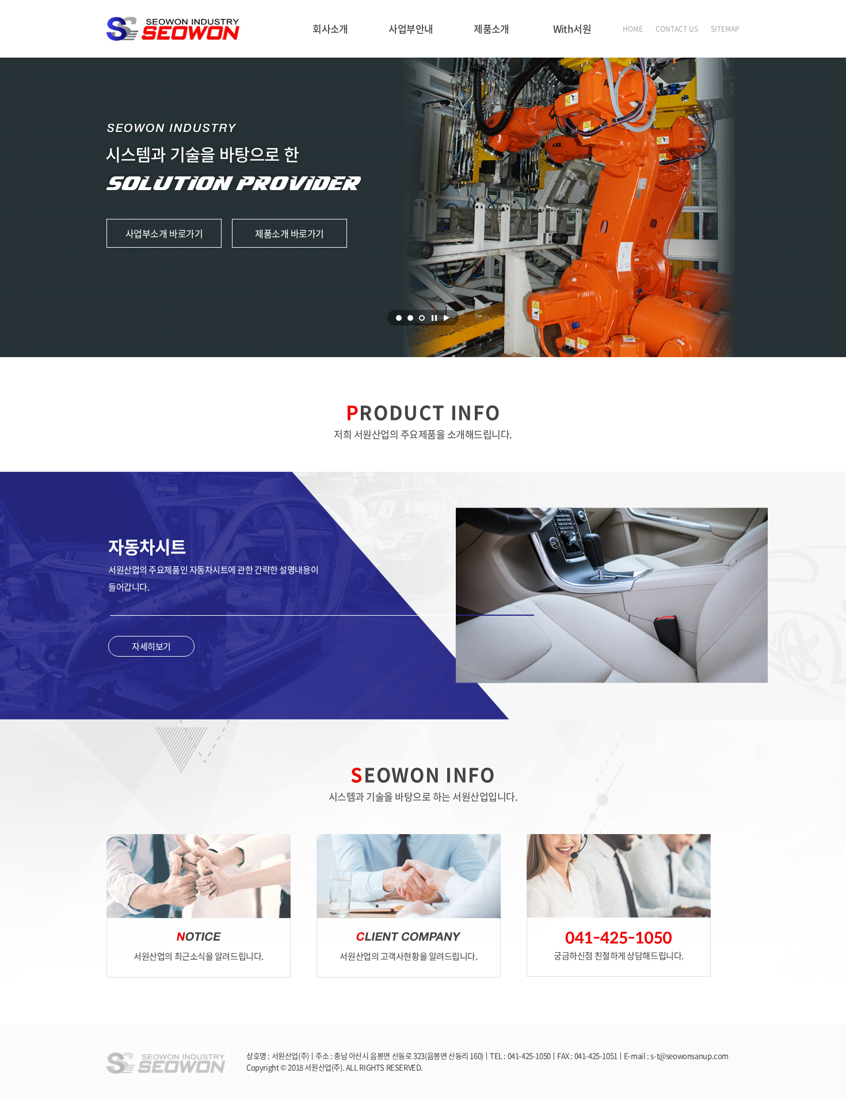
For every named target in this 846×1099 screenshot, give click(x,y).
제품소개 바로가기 (289, 233)
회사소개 (330, 28)
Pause (433, 318)
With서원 (572, 28)
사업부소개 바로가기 (164, 233)
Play (446, 318)
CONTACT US (677, 29)
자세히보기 (151, 646)
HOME (633, 29)
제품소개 (491, 28)
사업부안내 (410, 28)
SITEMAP (725, 29)
